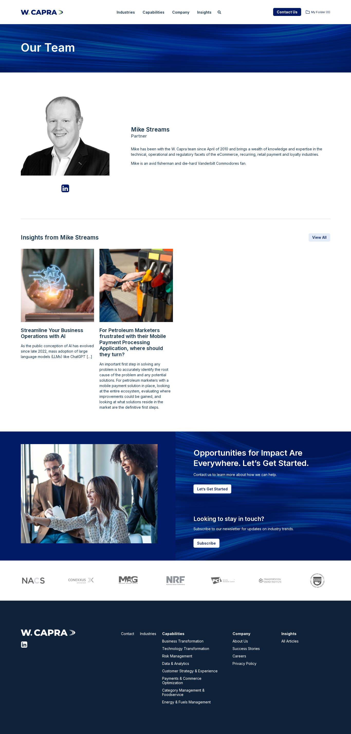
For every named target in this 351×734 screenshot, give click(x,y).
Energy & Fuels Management (186, 702)
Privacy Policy (244, 663)
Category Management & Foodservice (183, 692)
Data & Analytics (175, 663)
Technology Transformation (185, 648)
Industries (126, 12)
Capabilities (153, 12)
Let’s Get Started (212, 489)
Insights (204, 12)
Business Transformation (183, 641)
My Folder (320, 12)
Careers (239, 656)
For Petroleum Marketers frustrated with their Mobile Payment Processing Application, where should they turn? (132, 342)
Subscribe (206, 543)
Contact (127, 633)
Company (180, 12)
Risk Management (177, 656)
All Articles (290, 641)
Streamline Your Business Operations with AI (52, 333)
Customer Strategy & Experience (190, 671)
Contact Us (287, 12)
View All (319, 237)
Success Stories (246, 648)
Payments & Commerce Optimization (181, 680)
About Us (240, 641)
